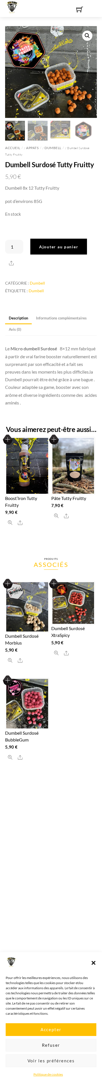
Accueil (12, 148)
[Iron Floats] (12, 6)
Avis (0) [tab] (15, 329)
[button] (93, 963)
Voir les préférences (51, 1060)
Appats (32, 148)
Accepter (51, 1029)
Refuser (51, 1045)
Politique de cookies (48, 1074)
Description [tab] (18, 318)
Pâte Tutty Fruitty (68, 498)
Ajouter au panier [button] (8, 439)
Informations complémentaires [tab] (61, 318)
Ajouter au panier (58, 246)
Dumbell (52, 148)
